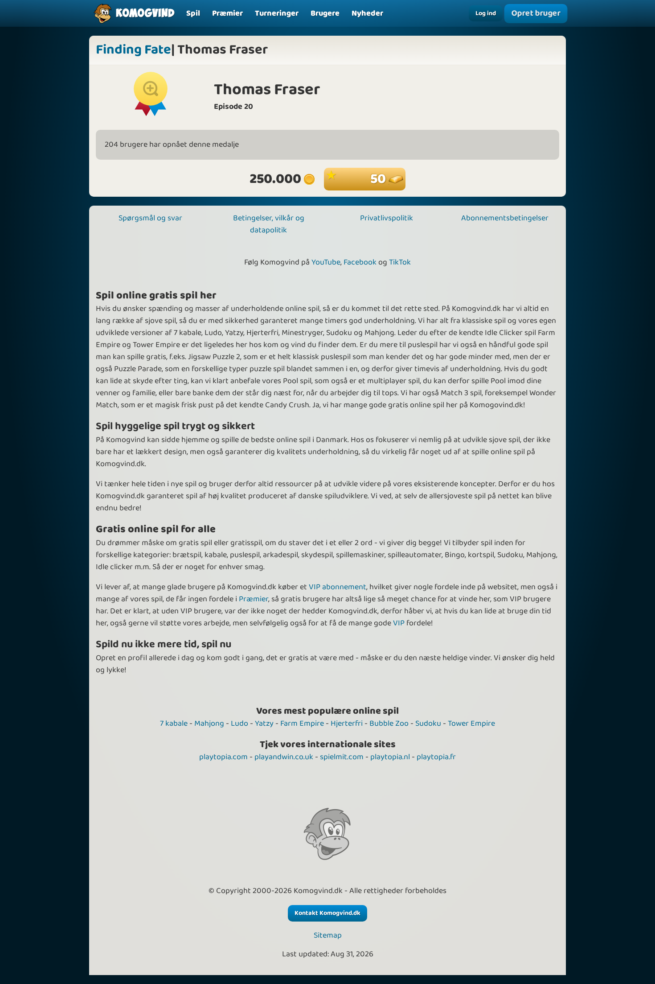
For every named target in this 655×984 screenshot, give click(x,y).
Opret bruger (536, 13)
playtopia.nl (390, 757)
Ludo (239, 723)
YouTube (325, 262)
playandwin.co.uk (283, 757)
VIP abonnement (337, 587)
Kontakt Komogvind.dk (327, 913)
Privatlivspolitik (386, 218)
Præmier (253, 599)
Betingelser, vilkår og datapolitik (268, 224)
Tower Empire (471, 723)
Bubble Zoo (389, 723)
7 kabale (174, 723)
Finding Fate (133, 50)
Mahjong (209, 723)
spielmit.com (342, 757)
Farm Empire (302, 723)
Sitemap (328, 936)
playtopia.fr (436, 757)
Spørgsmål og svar (150, 218)
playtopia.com (223, 757)
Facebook (360, 262)
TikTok (400, 262)
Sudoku (428, 723)
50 (379, 179)
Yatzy (264, 723)
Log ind (485, 13)
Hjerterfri (347, 723)
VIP (399, 623)
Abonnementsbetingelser (505, 218)
